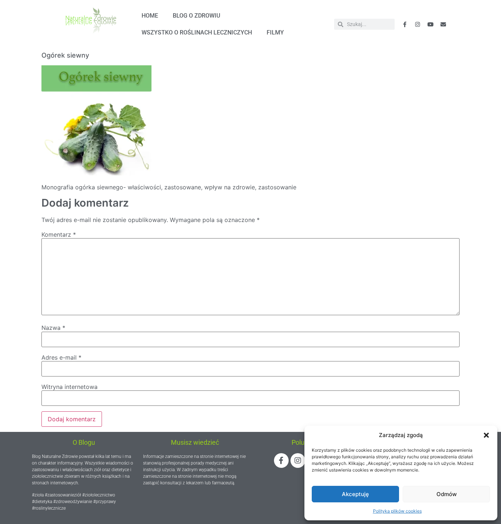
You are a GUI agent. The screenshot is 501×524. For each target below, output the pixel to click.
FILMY (275, 32)
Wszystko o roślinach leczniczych (197, 32)
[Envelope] (443, 24)
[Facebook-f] (404, 24)
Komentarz (58, 234)
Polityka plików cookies (397, 511)
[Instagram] (297, 460)
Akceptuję (355, 494)
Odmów (446, 494)
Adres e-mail (61, 357)
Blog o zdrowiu (196, 15)
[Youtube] (430, 24)
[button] (486, 435)
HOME (150, 15)
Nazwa (53, 328)
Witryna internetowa (69, 387)
